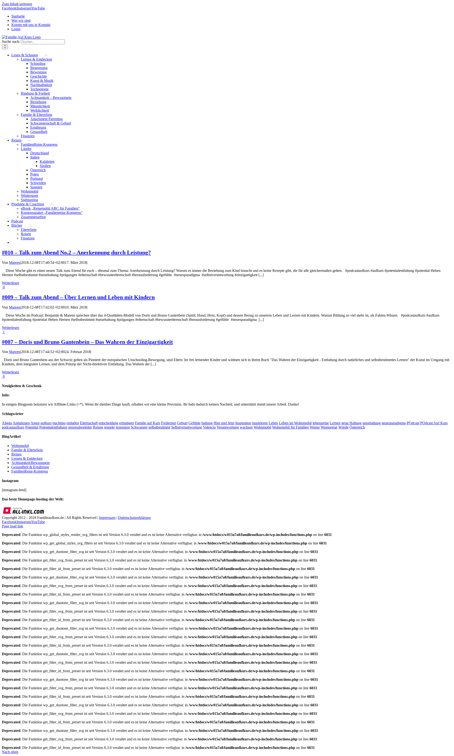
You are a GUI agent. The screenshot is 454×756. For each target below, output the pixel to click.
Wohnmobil (262, 427)
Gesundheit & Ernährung (30, 467)
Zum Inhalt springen (17, 4)
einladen (72, 423)
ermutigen (126, 423)
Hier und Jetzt (224, 423)
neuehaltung (371, 423)
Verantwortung (228, 427)
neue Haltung (351, 423)
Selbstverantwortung (186, 427)
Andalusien (21, 423)
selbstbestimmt (159, 427)
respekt (109, 427)
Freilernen (168, 423)
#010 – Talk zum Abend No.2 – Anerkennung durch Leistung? (76, 252)
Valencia (209, 427)
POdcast (413, 423)
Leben (273, 423)
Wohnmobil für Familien (290, 427)
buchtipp (58, 423)
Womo (315, 427)
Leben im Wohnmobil (295, 423)
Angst (35, 423)
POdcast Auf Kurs (434, 423)
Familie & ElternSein (27, 450)
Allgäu (7, 423)
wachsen (246, 427)
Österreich (357, 427)
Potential (31, 427)
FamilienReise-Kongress (29, 471)
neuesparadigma (394, 423)
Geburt (182, 423)
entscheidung (108, 423)
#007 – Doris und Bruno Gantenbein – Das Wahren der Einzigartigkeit (87, 342)
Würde (343, 427)
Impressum (107, 518)
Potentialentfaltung (53, 427)
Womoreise (329, 427)
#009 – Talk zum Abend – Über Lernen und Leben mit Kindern (78, 297)
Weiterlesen (10, 283)
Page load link (12, 526)
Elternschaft (89, 423)
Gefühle (194, 423)
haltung (207, 423)
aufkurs (46, 423)
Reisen (98, 427)
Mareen (14, 263)
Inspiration (243, 423)
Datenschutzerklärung (134, 518)
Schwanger (139, 427)
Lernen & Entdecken (27, 458)
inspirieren (260, 423)
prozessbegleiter (80, 427)
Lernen (335, 423)
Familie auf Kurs (147, 423)
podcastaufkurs (13, 427)
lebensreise (321, 423)
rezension (123, 427)
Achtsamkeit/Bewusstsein (30, 463)
